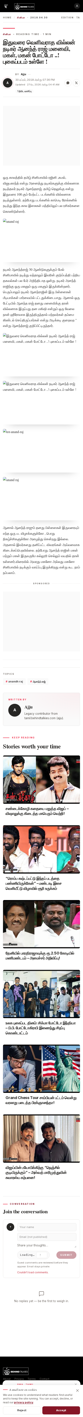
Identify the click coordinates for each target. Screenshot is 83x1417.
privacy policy (23, 1402)
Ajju (23, 74)
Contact (44, 1378)
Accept (61, 1410)
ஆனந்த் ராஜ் (38, 681)
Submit (66, 1254)
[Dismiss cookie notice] (77, 1390)
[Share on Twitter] (76, 82)
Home (7, 17)
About (7, 1378)
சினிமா (21, 17)
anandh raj (14, 681)
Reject (21, 1410)
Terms (31, 1378)
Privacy (19, 1378)
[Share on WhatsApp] (68, 82)
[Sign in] (77, 6)
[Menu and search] (5, 5)
